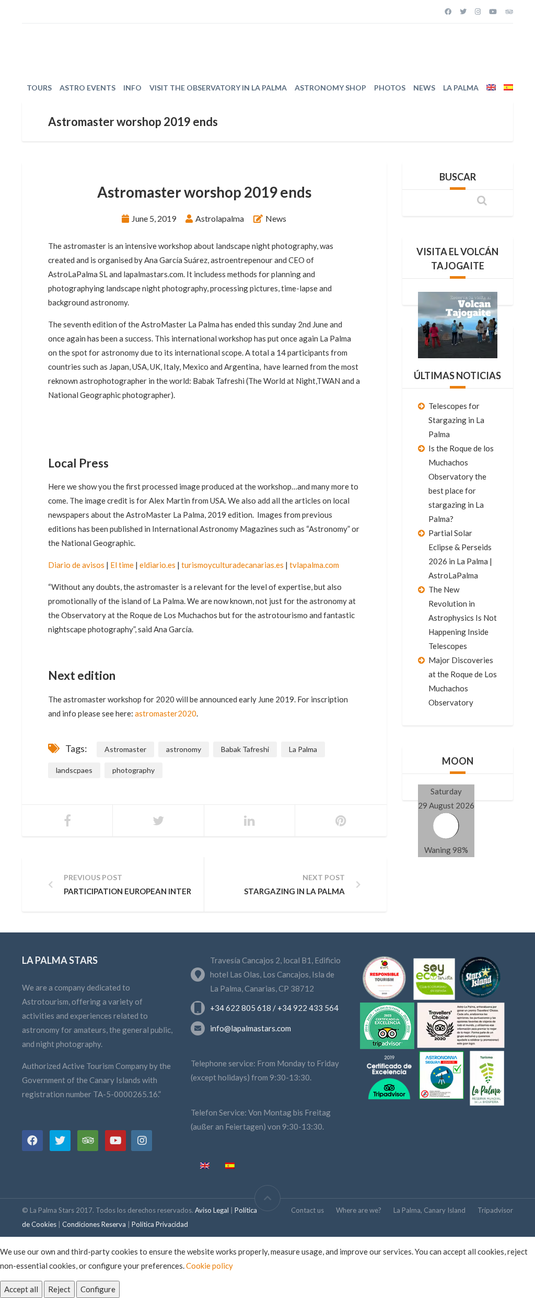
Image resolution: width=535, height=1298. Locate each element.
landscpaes (74, 770)
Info (132, 87)
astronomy (183, 749)
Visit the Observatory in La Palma (218, 87)
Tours (39, 87)
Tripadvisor (495, 1210)
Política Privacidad (160, 1224)
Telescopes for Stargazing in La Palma (456, 420)
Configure (97, 1289)
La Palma (461, 87)
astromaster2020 (165, 713)
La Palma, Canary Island (429, 1210)
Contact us (307, 1210)
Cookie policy (209, 1265)
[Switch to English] (205, 1166)
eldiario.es (157, 565)
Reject (59, 1289)
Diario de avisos (76, 565)
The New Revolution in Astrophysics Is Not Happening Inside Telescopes (462, 618)
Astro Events (87, 87)
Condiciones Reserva (94, 1224)
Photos (389, 87)
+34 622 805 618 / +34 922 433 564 (274, 1007)
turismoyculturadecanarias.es (232, 565)
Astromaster (125, 749)
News (424, 87)
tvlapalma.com (314, 565)
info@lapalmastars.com (250, 1028)
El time (122, 565)
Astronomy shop (330, 87)
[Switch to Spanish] (508, 87)
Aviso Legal (212, 1210)
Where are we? (358, 1210)
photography (133, 770)
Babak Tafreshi (245, 749)
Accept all (21, 1289)
